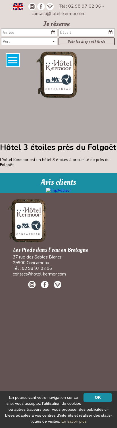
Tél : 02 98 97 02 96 (80, 6)
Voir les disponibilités (86, 42)
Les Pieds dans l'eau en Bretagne (50, 250)
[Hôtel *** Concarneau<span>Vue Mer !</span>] (56, 74)
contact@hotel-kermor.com (58, 13)
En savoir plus (74, 421)
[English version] (18, 6)
